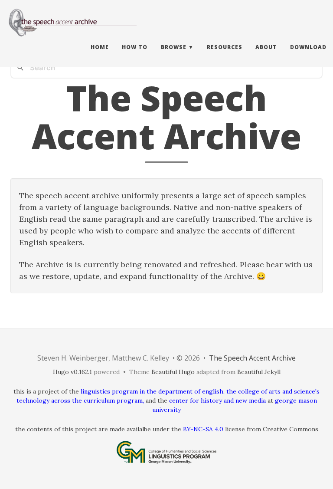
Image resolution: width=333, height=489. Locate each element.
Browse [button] (173, 47)
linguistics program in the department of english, (153, 391)
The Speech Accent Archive (252, 358)
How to (134, 47)
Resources (224, 47)
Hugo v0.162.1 (72, 372)
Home (100, 47)
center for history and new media (217, 400)
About (266, 47)
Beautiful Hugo (173, 372)
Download (308, 47)
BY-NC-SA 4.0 (203, 429)
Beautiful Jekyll (259, 372)
